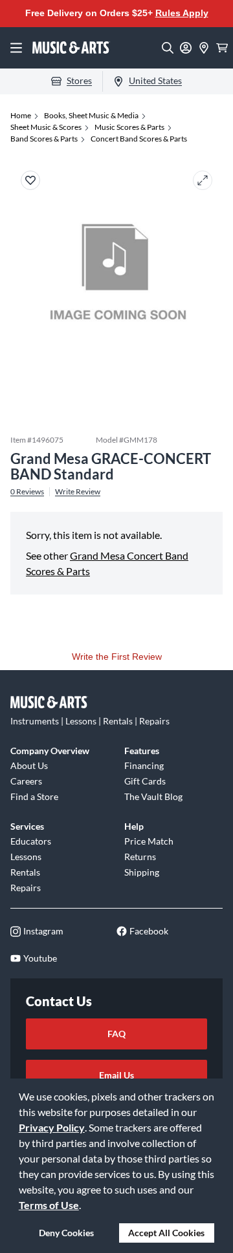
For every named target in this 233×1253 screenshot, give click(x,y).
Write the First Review (117, 656)
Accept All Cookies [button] (166, 1232)
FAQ (116, 1033)
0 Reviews (27, 491)
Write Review (77, 491)
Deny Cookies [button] (66, 1232)
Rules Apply (181, 13)
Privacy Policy (52, 1127)
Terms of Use (49, 1205)
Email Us (116, 1074)
